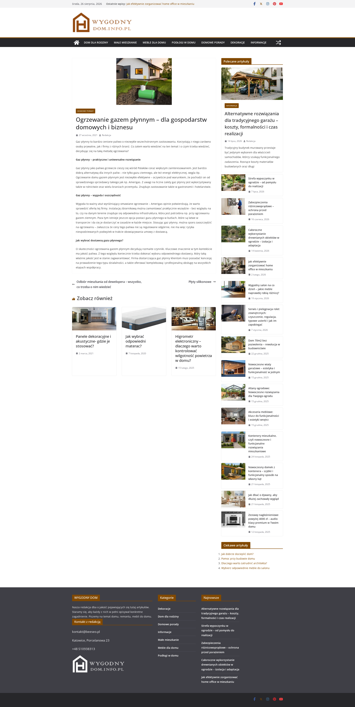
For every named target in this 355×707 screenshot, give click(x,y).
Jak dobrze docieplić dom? (237, 554)
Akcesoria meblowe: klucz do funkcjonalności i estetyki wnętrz (263, 415)
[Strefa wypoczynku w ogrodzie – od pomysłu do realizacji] (233, 185)
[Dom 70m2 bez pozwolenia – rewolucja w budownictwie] (233, 347)
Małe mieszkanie (125, 42)
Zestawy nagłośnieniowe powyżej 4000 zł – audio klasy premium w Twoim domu (263, 520)
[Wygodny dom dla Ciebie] (76, 42)
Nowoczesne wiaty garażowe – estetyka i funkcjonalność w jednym (264, 368)
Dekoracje (238, 42)
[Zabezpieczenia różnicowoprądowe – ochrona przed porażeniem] (233, 211)
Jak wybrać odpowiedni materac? (136, 341)
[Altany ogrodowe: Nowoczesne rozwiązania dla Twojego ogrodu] (233, 395)
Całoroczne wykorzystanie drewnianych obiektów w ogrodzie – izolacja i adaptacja (158, 5)
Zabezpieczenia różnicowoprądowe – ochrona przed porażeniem (261, 208)
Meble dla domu (154, 42)
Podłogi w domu (183, 42)
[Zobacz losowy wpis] (278, 42)
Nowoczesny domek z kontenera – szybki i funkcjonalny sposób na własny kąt (263, 473)
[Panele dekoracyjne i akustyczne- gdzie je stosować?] (94, 310)
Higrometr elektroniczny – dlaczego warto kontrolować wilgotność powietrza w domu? (193, 348)
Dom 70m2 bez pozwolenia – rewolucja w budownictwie (264, 344)
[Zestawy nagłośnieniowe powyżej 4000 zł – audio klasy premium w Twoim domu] (233, 523)
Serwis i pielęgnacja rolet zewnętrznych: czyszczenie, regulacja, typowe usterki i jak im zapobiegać (263, 316)
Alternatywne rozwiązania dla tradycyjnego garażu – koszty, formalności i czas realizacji (252, 123)
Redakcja (106, 135)
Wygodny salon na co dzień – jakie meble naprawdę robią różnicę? (263, 289)
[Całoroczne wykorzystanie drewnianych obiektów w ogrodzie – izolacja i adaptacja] (233, 240)
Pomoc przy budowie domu (238, 558)
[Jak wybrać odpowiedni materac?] (144, 310)
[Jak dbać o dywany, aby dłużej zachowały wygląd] (233, 500)
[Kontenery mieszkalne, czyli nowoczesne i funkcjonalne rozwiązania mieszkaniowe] (233, 446)
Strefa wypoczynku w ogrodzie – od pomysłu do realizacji (262, 182)
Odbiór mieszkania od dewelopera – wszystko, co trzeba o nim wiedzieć (109, 284)
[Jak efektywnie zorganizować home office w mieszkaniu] (233, 268)
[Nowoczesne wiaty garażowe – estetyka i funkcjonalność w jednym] (233, 371)
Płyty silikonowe (200, 282)
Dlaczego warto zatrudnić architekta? (244, 563)
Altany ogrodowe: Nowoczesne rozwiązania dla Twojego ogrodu (263, 392)
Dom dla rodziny (96, 42)
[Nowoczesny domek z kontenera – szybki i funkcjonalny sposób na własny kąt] (233, 476)
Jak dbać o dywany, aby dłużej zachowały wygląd (263, 497)
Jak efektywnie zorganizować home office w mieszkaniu (260, 265)
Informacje (258, 42)
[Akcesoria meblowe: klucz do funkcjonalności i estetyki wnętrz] (233, 418)
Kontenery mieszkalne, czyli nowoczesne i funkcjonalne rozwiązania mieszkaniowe (262, 443)
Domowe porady (213, 42)
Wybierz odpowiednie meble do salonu (245, 568)
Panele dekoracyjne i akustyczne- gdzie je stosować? (93, 341)
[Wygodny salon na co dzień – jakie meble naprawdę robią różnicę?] (233, 292)
